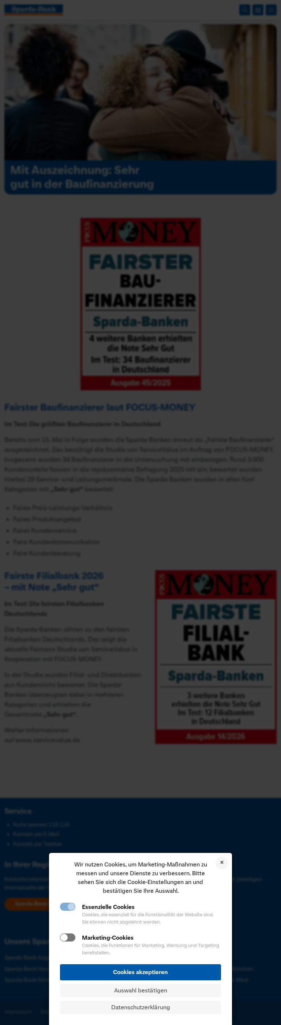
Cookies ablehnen (222, 863)
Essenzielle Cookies (108, 907)
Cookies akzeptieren (140, 972)
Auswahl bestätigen (140, 990)
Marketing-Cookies (108, 938)
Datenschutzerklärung (140, 1007)
